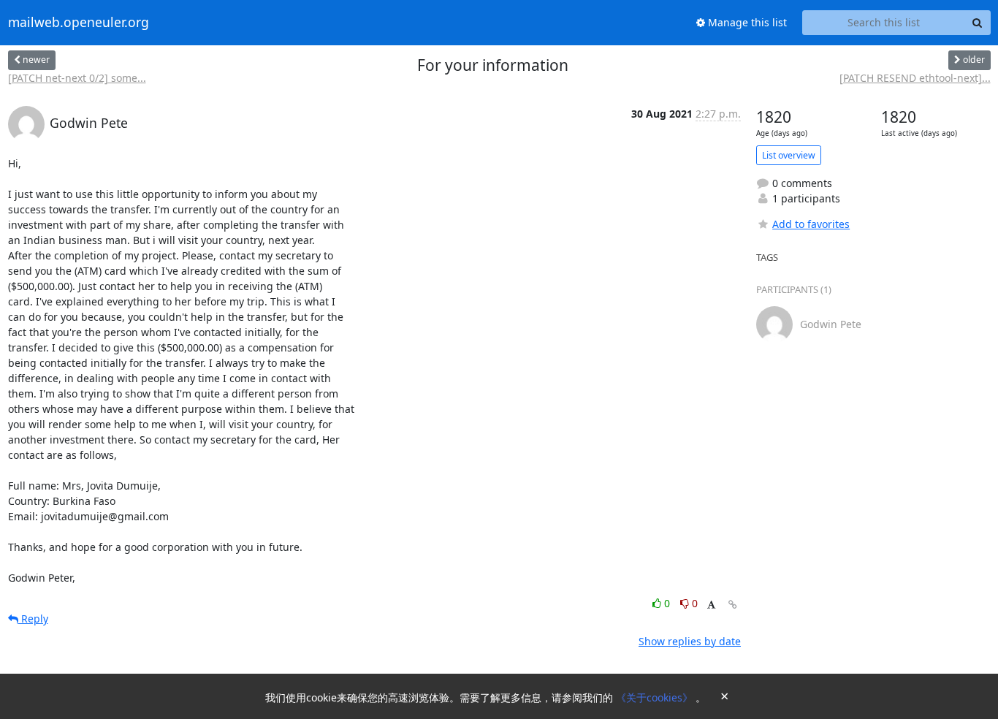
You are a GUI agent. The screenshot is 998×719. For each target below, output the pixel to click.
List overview (788, 155)
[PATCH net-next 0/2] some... (77, 78)
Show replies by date (690, 641)
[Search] (977, 22)
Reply (33, 618)
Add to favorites (811, 224)
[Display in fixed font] (711, 605)
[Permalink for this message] (733, 605)
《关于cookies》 (656, 697)
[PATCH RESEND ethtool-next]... (915, 78)
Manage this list (746, 22)
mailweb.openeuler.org (78, 22)
